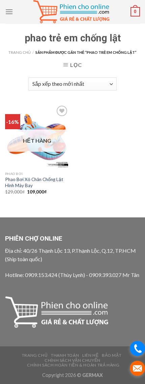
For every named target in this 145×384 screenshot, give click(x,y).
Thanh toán (65, 355)
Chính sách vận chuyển (72, 360)
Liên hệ (90, 355)
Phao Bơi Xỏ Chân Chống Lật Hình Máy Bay (34, 182)
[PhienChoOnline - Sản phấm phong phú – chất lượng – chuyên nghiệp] (72, 12)
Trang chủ (19, 52)
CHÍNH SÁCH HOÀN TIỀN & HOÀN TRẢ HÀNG (73, 365)
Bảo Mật (111, 355)
